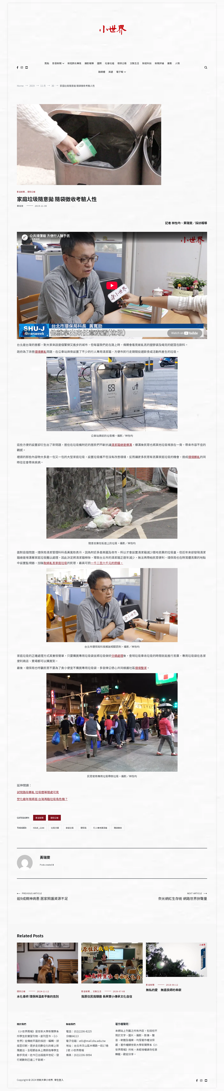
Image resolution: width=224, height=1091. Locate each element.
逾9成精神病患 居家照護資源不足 (42, 896)
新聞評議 (159, 63)
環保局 (83, 827)
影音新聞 (56, 63)
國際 (99, 63)
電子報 (119, 71)
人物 (177, 63)
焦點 (46, 63)
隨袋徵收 (118, 827)
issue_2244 (38, 827)
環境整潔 (141, 668)
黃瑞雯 (20, 205)
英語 (110, 71)
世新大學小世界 (45, 1079)
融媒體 (101, 71)
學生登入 (58, 1079)
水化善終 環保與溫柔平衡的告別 (38, 996)
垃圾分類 (55, 827)
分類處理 (117, 655)
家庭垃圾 (70, 827)
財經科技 (147, 63)
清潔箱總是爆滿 (121, 444)
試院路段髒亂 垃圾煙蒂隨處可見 (38, 792)
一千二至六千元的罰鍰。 (107, 563)
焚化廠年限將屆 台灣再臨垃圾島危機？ (42, 799)
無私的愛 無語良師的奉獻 (163, 990)
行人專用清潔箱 (100, 827)
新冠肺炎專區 (74, 63)
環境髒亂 (40, 351)
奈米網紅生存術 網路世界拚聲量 (182, 896)
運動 (169, 63)
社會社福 (109, 63)
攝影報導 (89, 63)
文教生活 (134, 63)
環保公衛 (122, 63)
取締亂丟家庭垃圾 (55, 563)
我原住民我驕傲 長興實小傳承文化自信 (106, 996)
